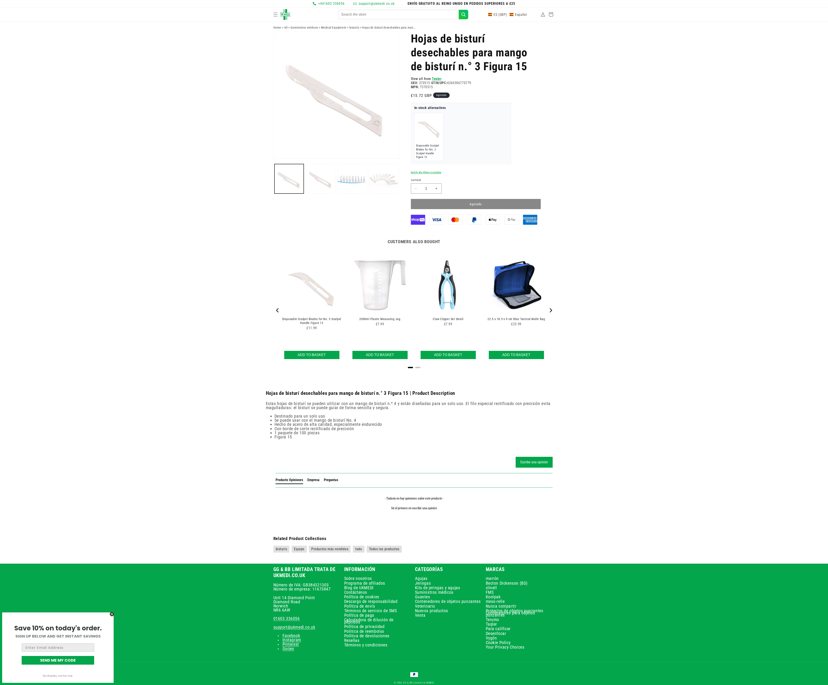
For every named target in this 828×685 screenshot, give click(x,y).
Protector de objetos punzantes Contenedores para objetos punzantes (514, 613)
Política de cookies (361, 597)
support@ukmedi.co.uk (294, 627)
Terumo (492, 620)
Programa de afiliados (364, 583)
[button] (275, 14)
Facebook (291, 635)
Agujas (421, 579)
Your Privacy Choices (505, 647)
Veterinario (425, 606)
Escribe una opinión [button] (534, 462)
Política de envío (359, 606)
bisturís (354, 27)
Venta (420, 615)
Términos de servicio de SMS (370, 611)
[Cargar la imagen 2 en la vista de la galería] (320, 179)
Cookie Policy (498, 643)
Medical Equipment (333, 27)
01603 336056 (286, 618)
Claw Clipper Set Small (448, 319)
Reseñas (352, 640)
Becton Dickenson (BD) (507, 583)
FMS (490, 592)
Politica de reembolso (364, 631)
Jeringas (423, 583)
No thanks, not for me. (58, 676)
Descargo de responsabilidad (371, 601)
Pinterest (290, 644)
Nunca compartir (501, 606)
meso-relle (495, 601)
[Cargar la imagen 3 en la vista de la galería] (352, 179)
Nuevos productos (431, 611)
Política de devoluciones (366, 636)
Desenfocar (496, 633)
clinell (491, 588)
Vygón (491, 638)
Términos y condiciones (365, 645)
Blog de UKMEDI (359, 588)
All (286, 27)
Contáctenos (355, 592)
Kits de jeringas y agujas (437, 588)
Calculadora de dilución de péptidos (369, 621)
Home (277, 27)
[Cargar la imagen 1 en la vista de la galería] (289, 179)
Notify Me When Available (426, 172)
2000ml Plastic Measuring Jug (379, 319)
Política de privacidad (364, 627)
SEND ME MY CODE (58, 660)
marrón (492, 579)
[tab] (289, 481)
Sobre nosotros (358, 579)
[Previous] (277, 310)
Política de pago (359, 615)
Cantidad (416, 180)
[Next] (550, 310)
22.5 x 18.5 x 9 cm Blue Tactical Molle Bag (516, 319)
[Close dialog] (112, 614)
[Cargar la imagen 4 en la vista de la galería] (384, 179)
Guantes (422, 597)
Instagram (291, 640)
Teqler (437, 79)
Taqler (491, 624)
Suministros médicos (304, 27)
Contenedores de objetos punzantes (448, 601)
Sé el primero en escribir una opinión (414, 508)
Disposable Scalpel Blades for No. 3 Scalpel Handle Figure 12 (311, 321)
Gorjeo (288, 648)
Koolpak (493, 597)
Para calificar (498, 629)
